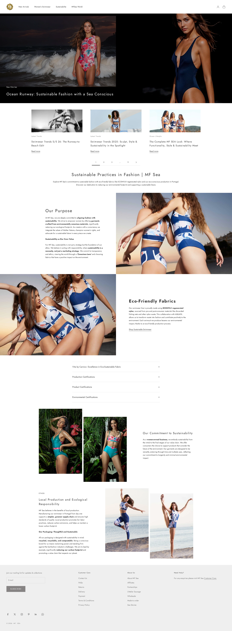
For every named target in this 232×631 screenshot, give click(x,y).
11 (128, 162)
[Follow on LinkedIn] (35, 614)
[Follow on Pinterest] (28, 614)
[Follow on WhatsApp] (42, 614)
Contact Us (82, 578)
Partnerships (132, 587)
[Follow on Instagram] (21, 614)
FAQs (80, 582)
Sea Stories (131, 605)
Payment (81, 596)
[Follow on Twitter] (14, 614)
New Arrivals (24, 6)
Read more (35, 151)
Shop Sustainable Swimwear (140, 329)
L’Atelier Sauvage (134, 591)
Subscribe (15, 589)
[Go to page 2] (136, 162)
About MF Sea (133, 578)
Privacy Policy (84, 605)
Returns (81, 587)
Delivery (81, 591)
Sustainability (61, 6)
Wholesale (131, 596)
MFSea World (77, 6)
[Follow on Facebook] (7, 614)
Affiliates (130, 582)
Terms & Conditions (86, 600)
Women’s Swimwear (42, 6)
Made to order (133, 600)
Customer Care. (210, 578)
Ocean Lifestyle (156, 136)
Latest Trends (36, 136)
